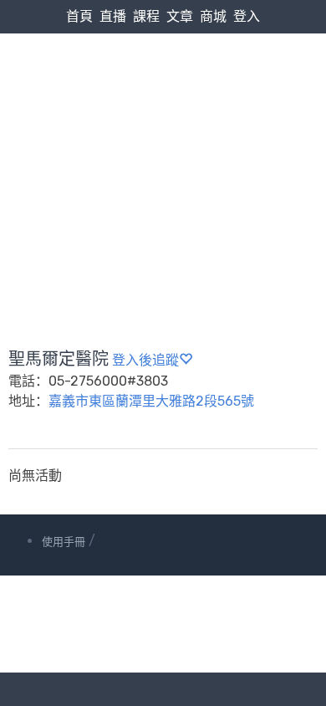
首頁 (79, 16)
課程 (146, 16)
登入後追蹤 (145, 360)
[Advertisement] (163, 151)
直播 (112, 16)
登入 (246, 16)
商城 (213, 16)
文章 (179, 16)
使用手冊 (63, 541)
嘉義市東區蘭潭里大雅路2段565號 (151, 401)
